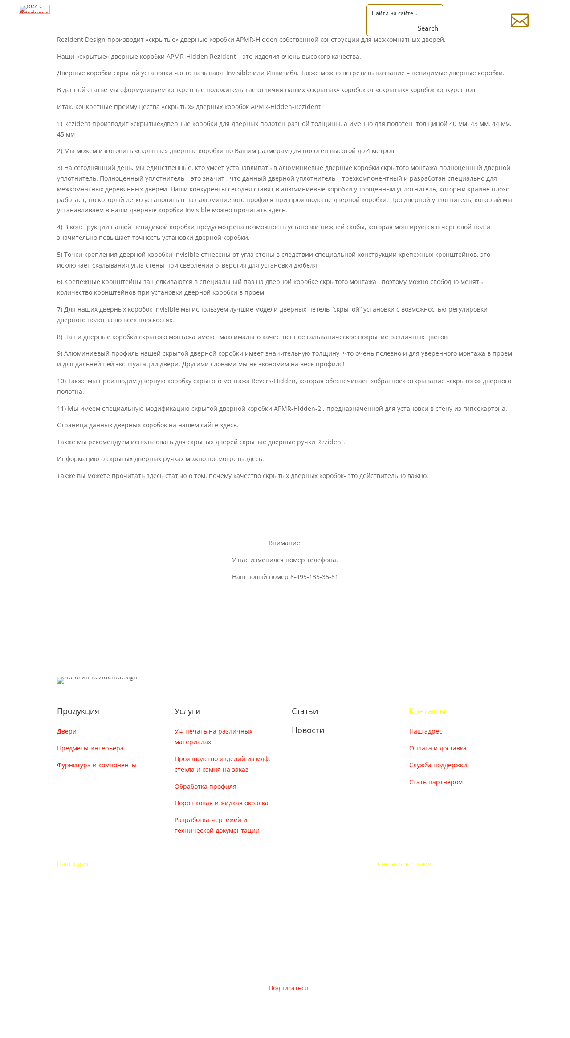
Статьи (305, 711)
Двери (67, 731)
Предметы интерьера (90, 748)
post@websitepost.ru (409, 897)
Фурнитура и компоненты (97, 765)
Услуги (187, 711)
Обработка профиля (205, 786)
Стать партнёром (436, 782)
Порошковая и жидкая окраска (222, 803)
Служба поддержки (438, 765)
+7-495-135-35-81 (403, 880)
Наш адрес (425, 731)
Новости (308, 730)
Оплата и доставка (438, 748)
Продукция (78, 711)
